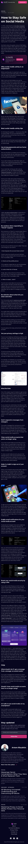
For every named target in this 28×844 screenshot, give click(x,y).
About (14, 826)
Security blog (11, 2)
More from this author (8, 764)
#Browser (4, 787)
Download (22, 2)
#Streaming (11, 787)
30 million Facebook (20, 26)
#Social (3, 11)
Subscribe (14, 736)
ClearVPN (13, 613)
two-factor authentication (11, 212)
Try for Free (20, 59)
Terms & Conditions (14, 828)
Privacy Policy (14, 830)
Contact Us (14, 832)
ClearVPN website (5, 615)
